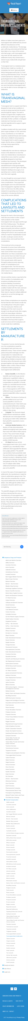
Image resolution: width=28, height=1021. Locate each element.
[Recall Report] (14, 3)
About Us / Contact (8, 1011)
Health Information (8, 1006)
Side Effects (19, 1001)
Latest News (20, 1006)
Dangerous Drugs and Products (12, 996)
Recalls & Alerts (8, 1001)
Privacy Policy (20, 1017)
